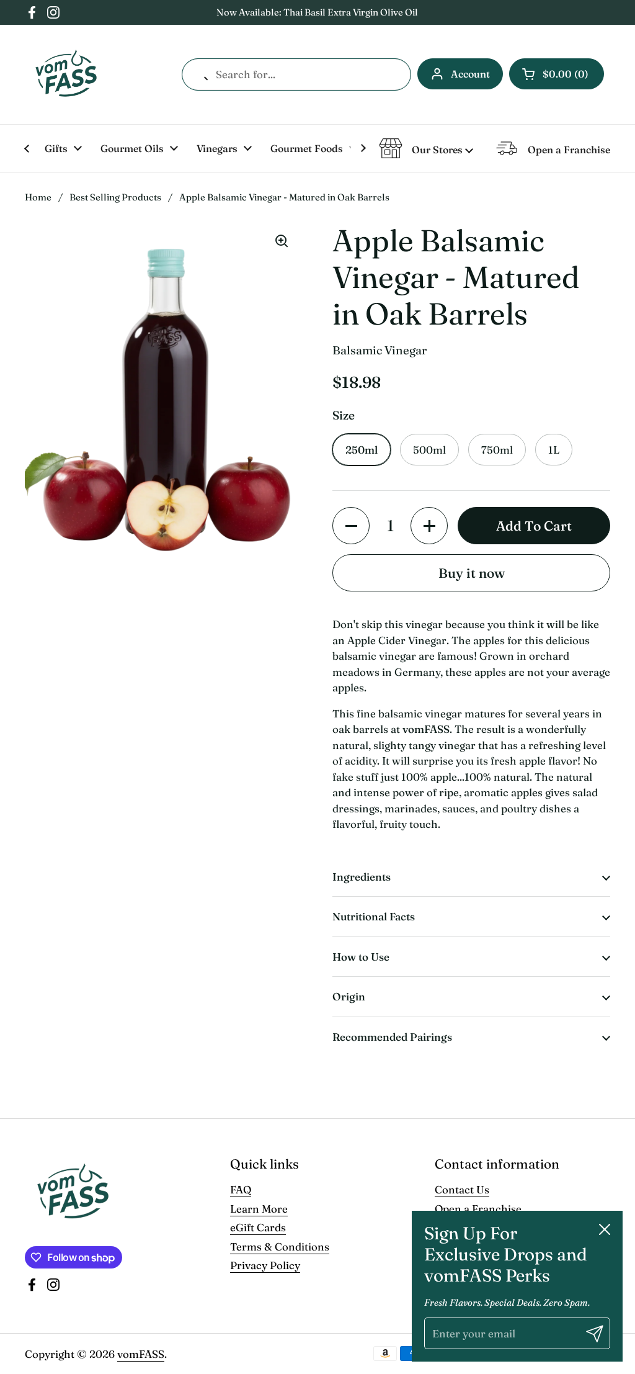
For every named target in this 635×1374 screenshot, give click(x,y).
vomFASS (140, 1353)
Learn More (259, 1208)
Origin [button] (348, 996)
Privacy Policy (265, 1265)
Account (470, 74)
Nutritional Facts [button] (373, 916)
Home (38, 197)
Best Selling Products (115, 197)
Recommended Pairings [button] (392, 1036)
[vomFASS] (66, 74)
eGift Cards (258, 1227)
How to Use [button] (360, 956)
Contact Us (462, 1189)
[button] (556, 73)
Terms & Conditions (279, 1246)
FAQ (240, 1189)
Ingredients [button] (361, 876)
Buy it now (471, 573)
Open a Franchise (478, 1208)
